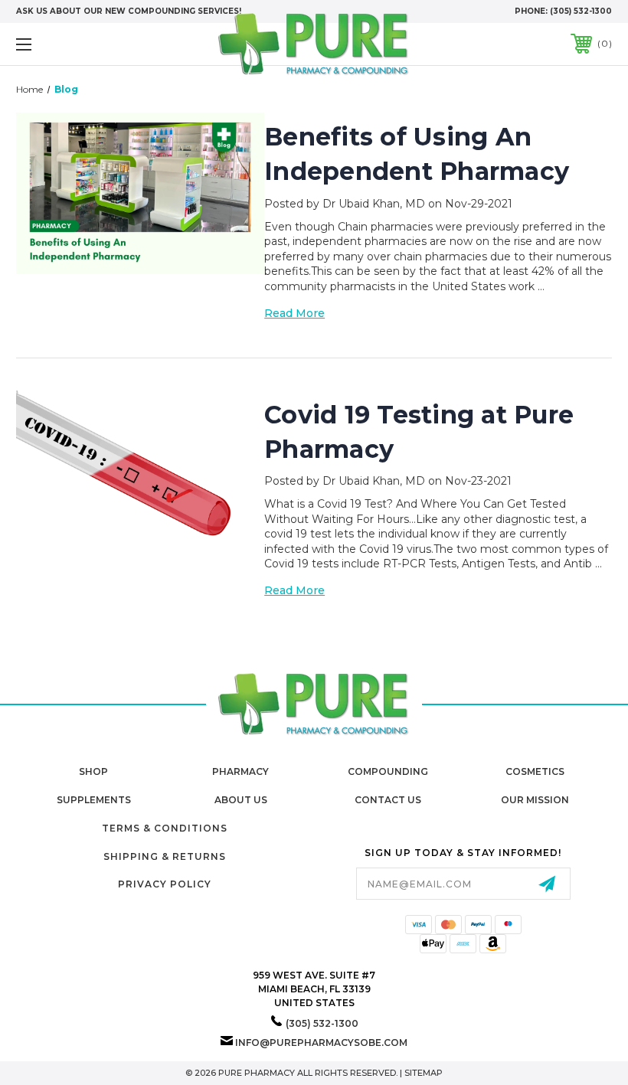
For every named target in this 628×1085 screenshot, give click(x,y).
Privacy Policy (164, 884)
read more (294, 313)
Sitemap (423, 1072)
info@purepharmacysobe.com (321, 1042)
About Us (240, 800)
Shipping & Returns (164, 856)
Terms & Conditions (164, 828)
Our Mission (535, 800)
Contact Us (388, 800)
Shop (93, 771)
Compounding (388, 771)
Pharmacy (240, 771)
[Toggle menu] (76, 44)
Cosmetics (534, 771)
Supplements (94, 800)
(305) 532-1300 (581, 11)
